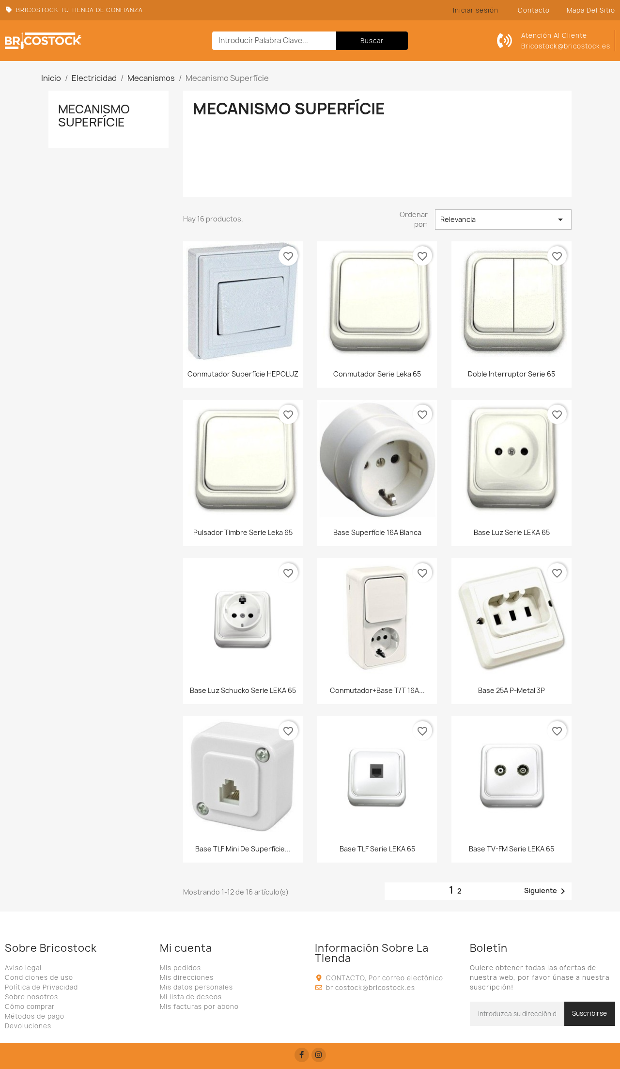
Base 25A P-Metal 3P (511, 690)
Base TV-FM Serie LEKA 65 (511, 848)
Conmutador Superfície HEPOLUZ (242, 373)
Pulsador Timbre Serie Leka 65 (243, 532)
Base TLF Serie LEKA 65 (377, 848)
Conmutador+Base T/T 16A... (377, 690)
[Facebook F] (301, 1055)
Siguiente (546, 891)
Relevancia (503, 219)
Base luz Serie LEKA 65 (512, 532)
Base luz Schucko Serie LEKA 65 (243, 690)
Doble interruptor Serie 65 (511, 373)
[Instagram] (318, 1055)
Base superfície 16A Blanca (377, 532)
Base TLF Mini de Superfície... (243, 848)
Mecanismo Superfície (94, 115)
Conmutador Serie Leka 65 (377, 373)
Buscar (372, 40)
